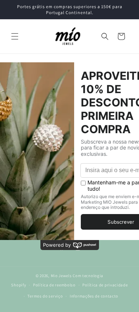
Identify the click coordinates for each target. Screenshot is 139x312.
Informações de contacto (94, 296)
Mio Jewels (61, 275)
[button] (15, 36)
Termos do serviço (45, 296)
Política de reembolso (54, 285)
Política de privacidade (105, 285)
